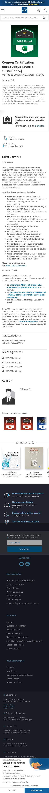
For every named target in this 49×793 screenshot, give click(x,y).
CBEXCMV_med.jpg (13, 366)
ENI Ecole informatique (16, 713)
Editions (8, 80)
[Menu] (2, 10)
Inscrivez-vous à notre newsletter (23, 536)
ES (12, 706)
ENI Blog (9, 739)
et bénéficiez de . (24, 3)
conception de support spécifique (27, 494)
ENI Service (11, 752)
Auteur (7, 380)
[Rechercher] (44, 17)
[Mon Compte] (45, 10)
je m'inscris (25, 549)
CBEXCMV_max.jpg (13, 362)
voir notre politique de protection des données (23, 537)
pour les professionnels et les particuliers (24, 504)
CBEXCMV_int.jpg (12, 358)
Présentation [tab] (11, 157)
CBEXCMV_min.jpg (13, 371)
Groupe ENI (11, 726)
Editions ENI (24, 10)
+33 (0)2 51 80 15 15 (26, 514)
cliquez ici (39, 125)
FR (6, 706)
